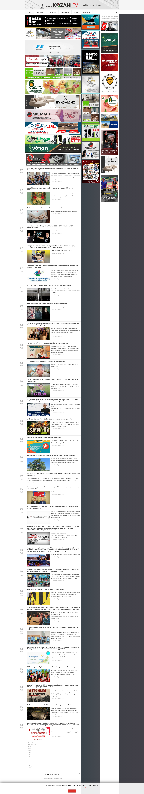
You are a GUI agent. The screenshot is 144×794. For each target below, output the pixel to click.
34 (30, 748)
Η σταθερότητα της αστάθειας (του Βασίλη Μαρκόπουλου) (46, 361)
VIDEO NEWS (39, 12)
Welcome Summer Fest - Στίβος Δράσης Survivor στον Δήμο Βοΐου (50, 419)
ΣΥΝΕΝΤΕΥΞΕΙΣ (52, 12)
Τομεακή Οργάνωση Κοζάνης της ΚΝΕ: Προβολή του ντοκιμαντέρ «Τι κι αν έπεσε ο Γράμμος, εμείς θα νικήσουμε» (52, 686)
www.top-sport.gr (58, 778)
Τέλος (30, 767)
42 (30, 764)
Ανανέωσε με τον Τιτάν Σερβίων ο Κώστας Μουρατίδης (45, 589)
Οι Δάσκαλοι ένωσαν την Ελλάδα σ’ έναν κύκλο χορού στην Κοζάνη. (50, 705)
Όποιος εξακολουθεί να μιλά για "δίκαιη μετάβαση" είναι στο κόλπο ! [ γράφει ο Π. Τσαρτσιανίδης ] (109, 18)
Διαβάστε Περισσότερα (58, 181)
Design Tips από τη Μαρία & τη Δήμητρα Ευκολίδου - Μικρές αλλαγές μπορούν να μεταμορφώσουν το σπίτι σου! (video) (51, 246)
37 (30, 754)
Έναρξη (31, 742)
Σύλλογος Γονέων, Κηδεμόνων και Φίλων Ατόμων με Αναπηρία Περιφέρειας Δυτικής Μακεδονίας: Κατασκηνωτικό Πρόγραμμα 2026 (53, 648)
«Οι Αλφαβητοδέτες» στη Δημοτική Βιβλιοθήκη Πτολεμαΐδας (47, 343)
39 (30, 758)
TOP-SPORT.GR (65, 12)
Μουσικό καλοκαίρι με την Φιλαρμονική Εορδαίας (44, 437)
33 (30, 746)
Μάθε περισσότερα (89, 787)
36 (30, 752)
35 (30, 750)
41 (30, 762)
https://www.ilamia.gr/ (59, 307)
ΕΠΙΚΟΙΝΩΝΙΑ (86, 12)
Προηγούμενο (32, 744)
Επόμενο (31, 765)
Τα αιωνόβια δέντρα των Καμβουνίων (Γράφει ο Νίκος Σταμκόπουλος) (51, 455)
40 (30, 760)
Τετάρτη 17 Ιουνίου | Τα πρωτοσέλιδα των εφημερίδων (45, 208)
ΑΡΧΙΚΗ (29, 12)
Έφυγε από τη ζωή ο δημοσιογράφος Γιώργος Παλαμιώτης (47, 303)
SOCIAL (76, 12)
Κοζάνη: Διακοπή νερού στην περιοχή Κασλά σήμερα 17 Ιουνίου (49, 285)
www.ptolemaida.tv (48, 778)
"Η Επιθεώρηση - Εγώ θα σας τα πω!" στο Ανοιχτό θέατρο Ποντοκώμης (51, 667)
